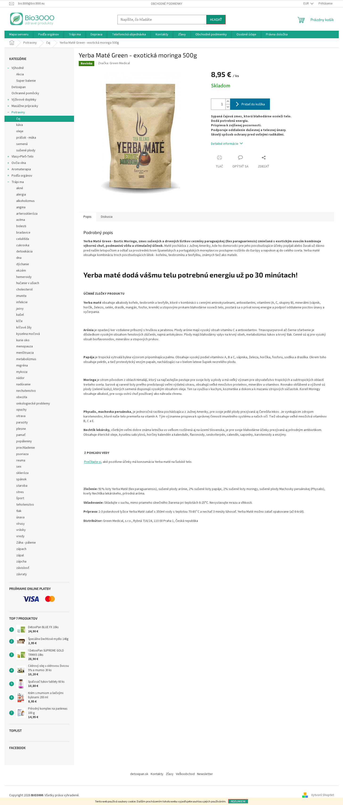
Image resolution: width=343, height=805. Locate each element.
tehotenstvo (25, 504)
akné (19, 188)
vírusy (20, 523)
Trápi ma (18, 182)
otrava (20, 416)
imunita (21, 296)
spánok (21, 479)
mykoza (21, 372)
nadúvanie (23, 384)
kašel (20, 314)
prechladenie (25, 447)
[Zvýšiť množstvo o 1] (227, 101)
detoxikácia (24, 251)
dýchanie (22, 264)
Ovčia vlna (19, 163)
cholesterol (24, 289)
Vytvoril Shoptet (322, 795)
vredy (20, 536)
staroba (21, 485)
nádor (20, 378)
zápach (21, 549)
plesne (21, 428)
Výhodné (18, 68)
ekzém (21, 270)
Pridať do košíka (253, 104)
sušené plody (25, 150)
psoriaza (22, 454)
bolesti (21, 226)
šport (20, 498)
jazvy (20, 308)
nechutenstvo (26, 390)
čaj (18, 118)
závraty (21, 574)
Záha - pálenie (26, 542)
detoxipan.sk (139, 774)
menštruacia (25, 352)
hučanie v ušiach (27, 283)
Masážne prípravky (25, 106)
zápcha (21, 561)
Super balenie (26, 80)
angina (20, 207)
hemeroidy (24, 277)
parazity (22, 422)
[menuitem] (18, 34)
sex (18, 466)
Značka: (114, 63)
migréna (22, 365)
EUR (306, 3)
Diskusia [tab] (106, 216)
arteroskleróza (26, 213)
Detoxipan (19, 87)
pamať (20, 435)
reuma (20, 460)
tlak (18, 511)
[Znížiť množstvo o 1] (227, 107)
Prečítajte (91, 462)
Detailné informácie (224, 143)
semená (22, 144)
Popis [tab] (87, 216)
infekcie (22, 302)
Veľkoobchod (185, 774)
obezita (21, 397)
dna (18, 258)
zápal (20, 555)
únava (20, 517)
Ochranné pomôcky (25, 93)
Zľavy (170, 774)
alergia (21, 194)
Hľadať (216, 19)
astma (20, 219)
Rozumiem (238, 801)
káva (19, 125)
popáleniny (24, 441)
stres (20, 492)
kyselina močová (28, 334)
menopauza (24, 346)
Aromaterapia (21, 169)
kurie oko (22, 340)
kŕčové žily (24, 327)
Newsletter (205, 774)
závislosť (22, 568)
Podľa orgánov (22, 175)
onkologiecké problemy (33, 403)
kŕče (19, 321)
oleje (19, 131)
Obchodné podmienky (166, 4)
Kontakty (157, 774)
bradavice (23, 232)
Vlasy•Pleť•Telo (22, 156)
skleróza (22, 473)
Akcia (20, 74)
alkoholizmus (25, 201)
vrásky (21, 530)
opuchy (21, 409)
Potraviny (18, 112)
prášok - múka (26, 137)
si (100, 462)
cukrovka (22, 245)
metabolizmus (26, 359)
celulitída (22, 239)
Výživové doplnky (24, 99)
